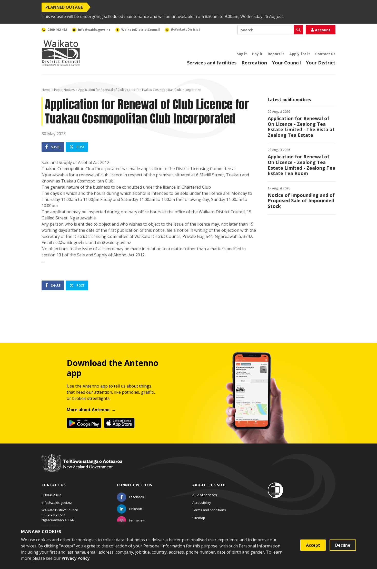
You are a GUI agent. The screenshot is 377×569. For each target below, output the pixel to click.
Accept (313, 545)
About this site (208, 485)
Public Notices (64, 90)
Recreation (254, 63)
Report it (276, 53)
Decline (342, 545)
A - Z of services (204, 495)
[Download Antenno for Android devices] (84, 423)
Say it (242, 53)
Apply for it (299, 53)
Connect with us (134, 485)
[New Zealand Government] (82, 467)
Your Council (286, 63)
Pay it (257, 53)
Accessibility (201, 502)
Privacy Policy (76, 558)
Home (46, 90)
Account (322, 29)
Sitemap (198, 517)
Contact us (325, 53)
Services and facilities (211, 63)
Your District (320, 63)
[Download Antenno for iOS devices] (119, 423)
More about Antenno (88, 409)
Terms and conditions (209, 510)
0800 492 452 (51, 495)
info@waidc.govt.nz (57, 502)
